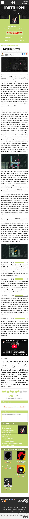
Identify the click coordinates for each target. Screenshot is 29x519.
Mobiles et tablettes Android (15, 443)
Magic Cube (9, 45)
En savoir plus (9, 517)
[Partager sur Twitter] (25, 54)
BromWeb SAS (25, 502)
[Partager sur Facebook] (23, 54)
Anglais (12, 445)
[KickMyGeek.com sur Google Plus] (14, 499)
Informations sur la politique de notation (14, 398)
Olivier (6, 54)
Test (21, 37)
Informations (8, 37)
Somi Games (15, 45)
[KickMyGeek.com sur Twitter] (9, 499)
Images (21, 40)
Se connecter (25, 3)
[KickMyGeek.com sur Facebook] (12, 499)
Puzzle (12, 441)
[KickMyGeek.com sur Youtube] (2, 501)
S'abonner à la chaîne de (16, 355)
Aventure (7, 441)
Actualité (8, 40)
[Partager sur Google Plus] (27, 54)
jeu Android (4, 45)
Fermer (25, 517)
